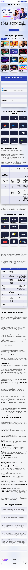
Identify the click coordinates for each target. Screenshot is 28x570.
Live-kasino (10, 38)
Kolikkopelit (23, 38)
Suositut (3, 38)
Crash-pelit (16, 38)
